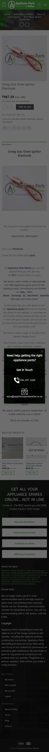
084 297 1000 (27, 380)
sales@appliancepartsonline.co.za (24, 396)
